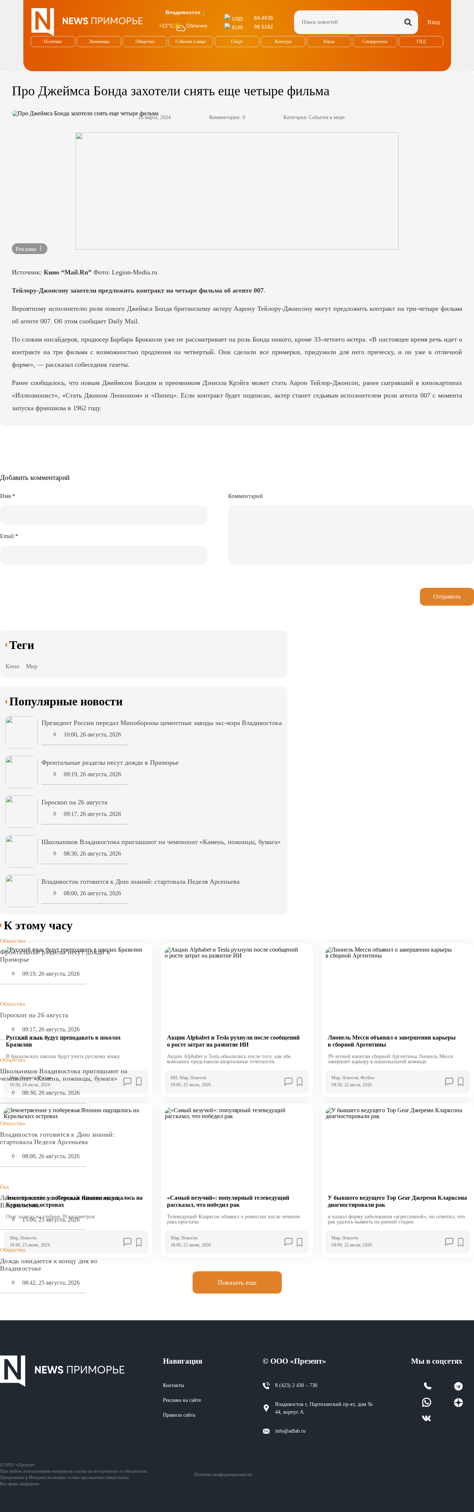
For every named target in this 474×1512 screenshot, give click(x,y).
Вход (433, 22)
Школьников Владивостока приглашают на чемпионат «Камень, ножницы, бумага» (63, 1074)
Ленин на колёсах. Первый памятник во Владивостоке (59, 1201)
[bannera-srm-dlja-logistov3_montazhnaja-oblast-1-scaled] (237, 191)
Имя (7, 496)
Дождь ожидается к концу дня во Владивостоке (48, 1264)
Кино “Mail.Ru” (67, 272)
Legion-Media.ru (134, 272)
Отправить (447, 596)
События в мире (327, 117)
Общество (13, 941)
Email (9, 536)
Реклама (27, 249)
